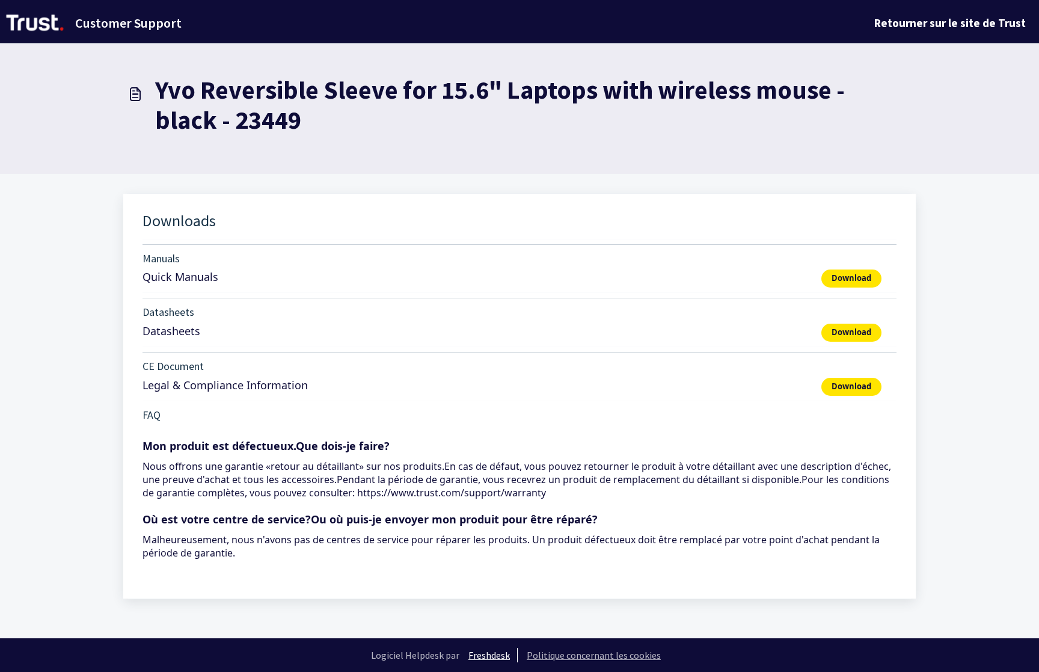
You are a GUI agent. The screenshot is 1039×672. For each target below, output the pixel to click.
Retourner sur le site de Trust (950, 23)
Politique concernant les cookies (594, 655)
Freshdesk (489, 655)
